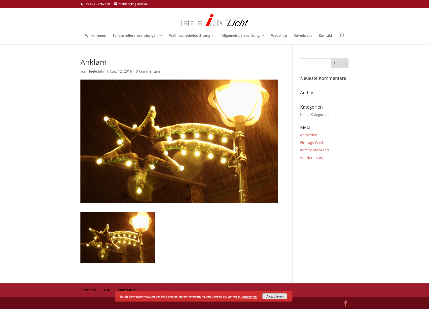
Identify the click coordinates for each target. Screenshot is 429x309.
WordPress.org (312, 157)
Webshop (279, 36)
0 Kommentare (148, 71)
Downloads (302, 36)
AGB (106, 290)
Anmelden (308, 134)
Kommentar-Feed (314, 150)
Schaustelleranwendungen (135, 36)
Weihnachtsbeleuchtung (189, 36)
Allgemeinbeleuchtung (241, 36)
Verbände (88, 290)
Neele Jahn (96, 71)
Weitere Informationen (242, 296)
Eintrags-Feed (311, 142)
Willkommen (95, 36)
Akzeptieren (275, 296)
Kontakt (325, 36)
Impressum (126, 290)
